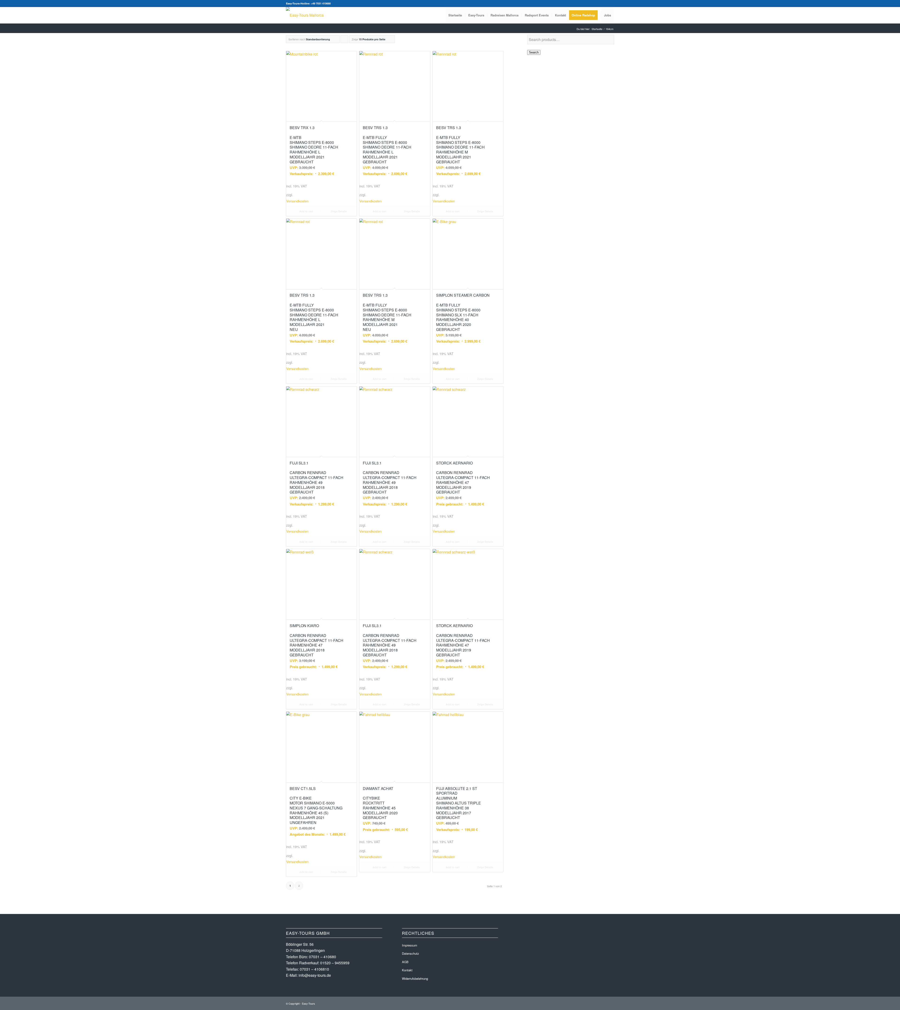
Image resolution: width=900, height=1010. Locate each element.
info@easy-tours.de (315, 975)
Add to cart (306, 211)
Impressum (409, 945)
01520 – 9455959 (334, 962)
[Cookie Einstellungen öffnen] (10, 1003)
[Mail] (610, 3)
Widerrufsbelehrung (415, 978)
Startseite (597, 29)
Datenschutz (410, 953)
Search (534, 52)
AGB (405, 962)
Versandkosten (297, 200)
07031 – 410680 (322, 956)
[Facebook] (603, 3)
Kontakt (407, 970)
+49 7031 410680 (321, 3)
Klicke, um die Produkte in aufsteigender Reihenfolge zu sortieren (344, 40)
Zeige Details (338, 211)
